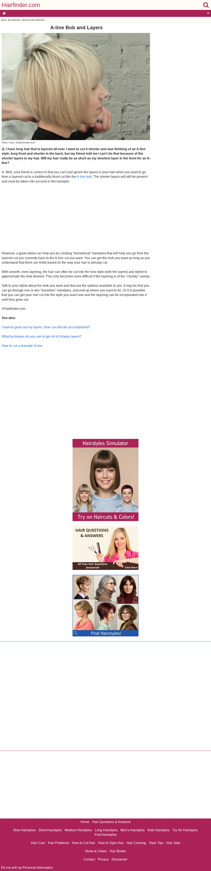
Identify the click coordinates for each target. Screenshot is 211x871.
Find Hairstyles (106, 834)
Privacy (103, 859)
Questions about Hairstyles (33, 20)
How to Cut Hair (83, 843)
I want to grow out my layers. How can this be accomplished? (46, 327)
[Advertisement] (76, 217)
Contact (89, 859)
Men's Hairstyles (133, 830)
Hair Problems (58, 843)
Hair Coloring (136, 843)
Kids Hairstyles (159, 830)
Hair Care (38, 843)
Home (3, 20)
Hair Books (118, 851)
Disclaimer (119, 859)
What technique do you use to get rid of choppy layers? (41, 336)
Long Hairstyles (106, 830)
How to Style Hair (111, 843)
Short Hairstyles (50, 830)
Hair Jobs (173, 843)
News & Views (96, 851)
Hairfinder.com (21, 5)
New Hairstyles (24, 830)
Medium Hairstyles (78, 830)
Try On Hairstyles (185, 830)
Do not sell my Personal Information (27, 867)
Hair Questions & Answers (111, 822)
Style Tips (156, 843)
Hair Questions (14, 20)
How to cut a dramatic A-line (22, 345)
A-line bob (84, 176)
